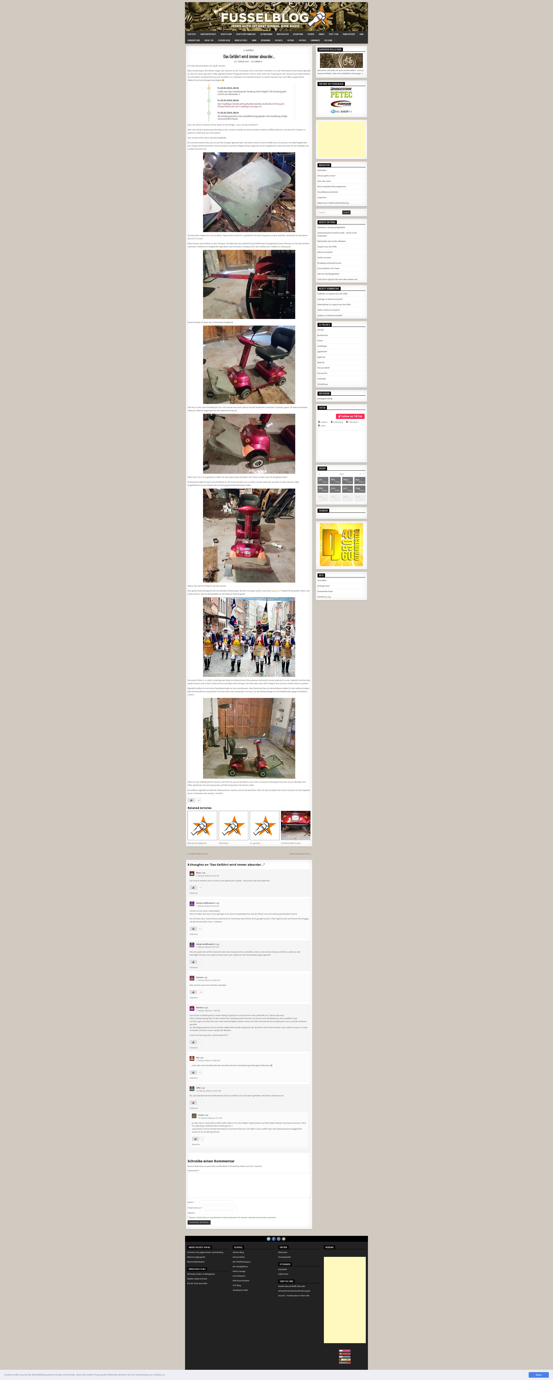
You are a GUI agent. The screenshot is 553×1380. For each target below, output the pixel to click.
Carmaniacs (315, 40)
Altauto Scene (226, 34)
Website (191, 1213)
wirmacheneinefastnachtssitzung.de (294, 1291)
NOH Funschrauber (241, 1280)
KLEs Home (328, 40)
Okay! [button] (539, 1375)
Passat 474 (322, 373)
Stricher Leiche (224, 40)
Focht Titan (333, 34)
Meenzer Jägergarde (196, 1257)
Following (337, 422)
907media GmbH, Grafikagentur (201, 1274)
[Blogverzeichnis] (345, 1357)
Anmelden (322, 580)
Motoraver (282, 1252)
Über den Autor (324, 181)
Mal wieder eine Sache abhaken (332, 241)
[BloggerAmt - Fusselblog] (345, 1354)
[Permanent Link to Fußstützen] (233, 825)
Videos (323, 422)
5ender (321, 329)
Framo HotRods (349, 34)
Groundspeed (239, 1276)
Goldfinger (322, 346)
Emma (320, 340)
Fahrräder (250, 50)
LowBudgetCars (193, 40)
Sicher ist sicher (324, 257)
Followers (352, 422)
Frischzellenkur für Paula (328, 268)
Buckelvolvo (323, 335)
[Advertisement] (341, 139)
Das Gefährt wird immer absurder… (249, 56)
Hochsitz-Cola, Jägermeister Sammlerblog (205, 1252)
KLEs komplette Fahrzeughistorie (332, 186)
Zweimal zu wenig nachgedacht (331, 227)
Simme (254, 40)
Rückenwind (265, 40)
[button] (166, 1375)
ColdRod (310, 34)
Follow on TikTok (351, 416)
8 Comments (257, 61)
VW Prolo (302, 40)
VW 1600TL (279, 40)
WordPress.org (324, 596)
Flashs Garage (239, 1271)
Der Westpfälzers (240, 1266)
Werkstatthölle (241, 40)
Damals (321, 34)
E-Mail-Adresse (195, 1207)
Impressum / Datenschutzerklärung (333, 203)
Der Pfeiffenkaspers (242, 1261)
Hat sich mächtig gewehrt (328, 273)
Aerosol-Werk (239, 1257)
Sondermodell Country (291, 843)
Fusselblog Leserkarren (328, 192)
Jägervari (321, 357)
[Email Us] (284, 1239)
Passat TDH (208, 40)
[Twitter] (268, 1239)
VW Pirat (290, 40)
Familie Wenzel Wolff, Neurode (291, 1286)
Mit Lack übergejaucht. (197, 843)
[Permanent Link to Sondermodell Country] (295, 825)
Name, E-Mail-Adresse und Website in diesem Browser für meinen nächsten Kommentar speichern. (233, 1217)
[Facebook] (273, 1239)
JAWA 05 (321, 362)
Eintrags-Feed (323, 586)
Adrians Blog (238, 1252)
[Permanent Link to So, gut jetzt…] (264, 825)
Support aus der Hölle (327, 246)
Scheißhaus (323, 384)
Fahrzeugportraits (208, 34)
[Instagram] (279, 1239)
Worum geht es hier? (327, 175)
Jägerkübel (322, 351)
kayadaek (282, 1269)
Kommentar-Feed (325, 591)
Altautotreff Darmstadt (246, 34)
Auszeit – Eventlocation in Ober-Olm (293, 1295)
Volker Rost (283, 1274)
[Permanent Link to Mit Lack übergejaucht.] (202, 825)
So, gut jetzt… (256, 843)
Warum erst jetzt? (325, 252)
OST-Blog (237, 1285)
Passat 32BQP (324, 367)
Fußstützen (224, 843)
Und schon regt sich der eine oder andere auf (337, 279)
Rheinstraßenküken (196, 1261)
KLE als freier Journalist (197, 1283)
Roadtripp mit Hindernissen (329, 263)
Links (362, 34)
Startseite (191, 34)
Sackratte (322, 378)
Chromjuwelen (284, 1257)
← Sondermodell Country (197, 853)
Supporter (322, 197)
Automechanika (266, 34)
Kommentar (193, 1170)
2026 (341, 474)
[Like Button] (191, 800)
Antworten (194, 893)
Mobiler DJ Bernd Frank (197, 1278)
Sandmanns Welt (240, 1290)
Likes (322, 425)
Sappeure (275, 590)
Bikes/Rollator (283, 34)
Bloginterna (298, 34)
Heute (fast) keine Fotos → (300, 853)
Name (191, 1202)
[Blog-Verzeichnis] (345, 1351)
